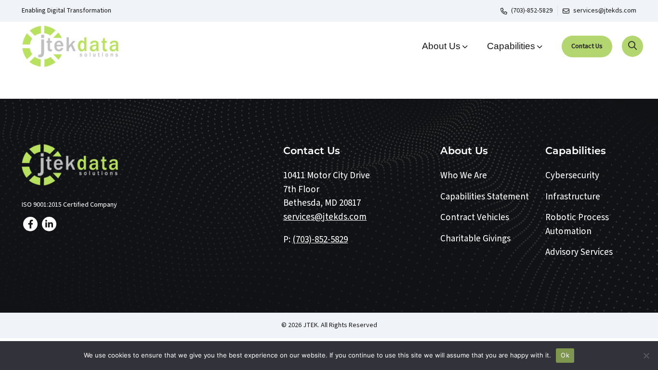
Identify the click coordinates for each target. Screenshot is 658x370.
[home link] (146, 164)
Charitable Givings (475, 238)
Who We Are (463, 175)
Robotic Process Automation (577, 224)
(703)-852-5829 (532, 10)
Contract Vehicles (474, 217)
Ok (565, 355)
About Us (441, 46)
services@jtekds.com (604, 10)
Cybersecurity (572, 175)
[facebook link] (30, 224)
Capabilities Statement (484, 196)
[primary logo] (93, 46)
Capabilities (511, 46)
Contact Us (587, 46)
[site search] (632, 46)
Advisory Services (579, 252)
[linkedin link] (49, 224)
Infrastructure (572, 196)
